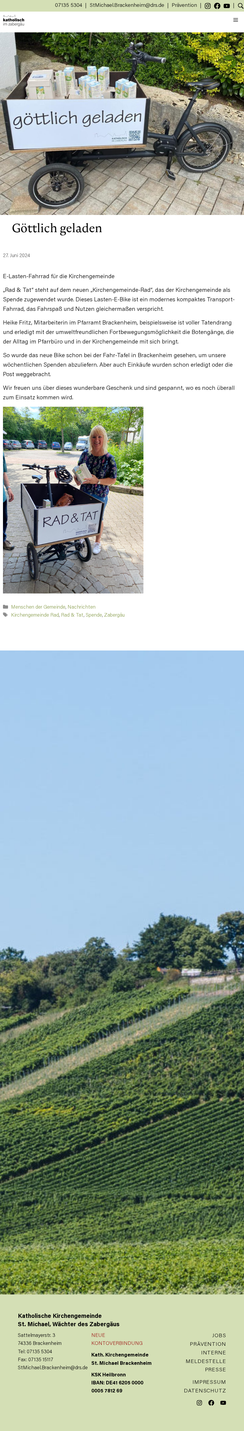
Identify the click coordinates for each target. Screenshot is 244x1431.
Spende (94, 615)
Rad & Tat (72, 615)
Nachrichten (82, 607)
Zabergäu (114, 615)
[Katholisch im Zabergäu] (13, 20)
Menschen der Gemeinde (38, 607)
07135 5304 (68, 5)
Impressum (209, 1382)
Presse (215, 1370)
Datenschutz (205, 1391)
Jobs (219, 1336)
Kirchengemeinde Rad (35, 615)
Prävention (184, 5)
